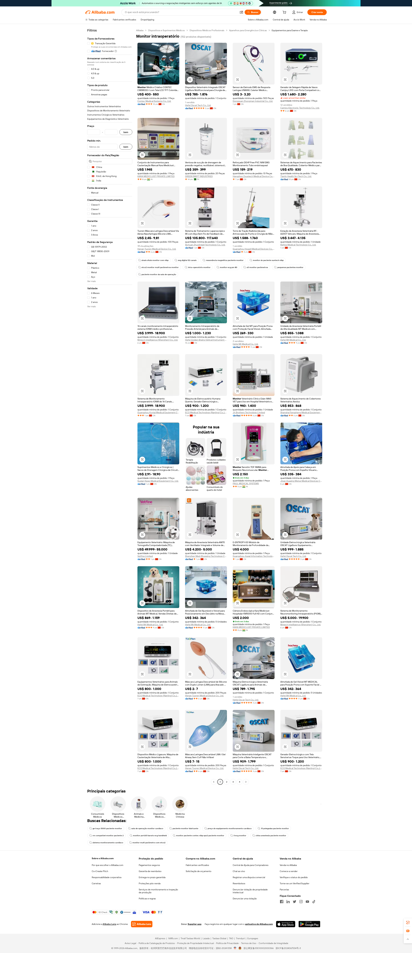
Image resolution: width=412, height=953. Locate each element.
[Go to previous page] (214, 782)
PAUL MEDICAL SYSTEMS (246, 483)
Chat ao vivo (239, 871)
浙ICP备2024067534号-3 (288, 948)
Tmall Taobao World (190, 938)
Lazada (206, 938)
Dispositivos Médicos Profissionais (207, 30)
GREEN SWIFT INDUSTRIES (199, 176)
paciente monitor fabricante (185, 828)
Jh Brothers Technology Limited (249, 412)
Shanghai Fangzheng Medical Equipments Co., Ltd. (301, 412)
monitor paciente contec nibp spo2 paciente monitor (200, 835)
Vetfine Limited (145, 556)
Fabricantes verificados (197, 865)
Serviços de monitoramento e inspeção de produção (158, 891)
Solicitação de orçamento (198, 871)
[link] (408, 922)
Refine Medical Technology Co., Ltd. (298, 244)
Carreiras (96, 883)
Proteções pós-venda (149, 883)
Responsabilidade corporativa (106, 877)
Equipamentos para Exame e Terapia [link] (290, 30)
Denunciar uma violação (245, 898)
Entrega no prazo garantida (152, 877)
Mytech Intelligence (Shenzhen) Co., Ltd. (157, 340)
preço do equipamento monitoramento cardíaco (230, 828)
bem (125, 132)
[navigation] (109, 406)
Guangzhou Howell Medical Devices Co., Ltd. (254, 249)
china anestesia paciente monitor (271, 835)
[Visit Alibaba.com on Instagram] (301, 902)
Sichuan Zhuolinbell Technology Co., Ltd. (205, 244)
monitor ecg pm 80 (228, 267)
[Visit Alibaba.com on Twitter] (294, 902)
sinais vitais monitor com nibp (155, 260)
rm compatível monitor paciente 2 (108, 835)
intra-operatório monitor (199, 267)
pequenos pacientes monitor (290, 267)
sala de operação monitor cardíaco (147, 828)
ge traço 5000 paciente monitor (107, 828)
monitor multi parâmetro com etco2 (148, 842)
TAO (231, 938)
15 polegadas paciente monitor (275, 828)
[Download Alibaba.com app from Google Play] (309, 924)
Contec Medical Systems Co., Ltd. (154, 101)
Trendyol (240, 938)
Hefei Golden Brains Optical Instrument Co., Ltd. (206, 340)
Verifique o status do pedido (294, 877)
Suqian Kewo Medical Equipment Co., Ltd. (157, 481)
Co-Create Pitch (100, 871)
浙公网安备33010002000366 (258, 948)
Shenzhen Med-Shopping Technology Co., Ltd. (206, 556)
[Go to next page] (246, 782)
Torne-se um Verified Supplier (294, 883)
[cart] (285, 12)
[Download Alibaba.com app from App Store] (285, 924)
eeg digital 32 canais (187, 260)
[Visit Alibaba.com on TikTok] (314, 902)
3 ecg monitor (240, 835)
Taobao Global (219, 938)
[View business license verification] (235, 948)
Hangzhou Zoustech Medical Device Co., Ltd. (254, 176)
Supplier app (194, 924)
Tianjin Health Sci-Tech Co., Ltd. (296, 176)
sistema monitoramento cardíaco (108, 842)
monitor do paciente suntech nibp (268, 260)
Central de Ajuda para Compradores (250, 865)
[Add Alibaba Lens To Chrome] (141, 924)
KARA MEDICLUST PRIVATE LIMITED (156, 176)
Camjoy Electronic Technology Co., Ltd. (299, 108)
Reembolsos (239, 883)
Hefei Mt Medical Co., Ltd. (245, 344)
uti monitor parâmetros (257, 267)
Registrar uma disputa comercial (249, 877)
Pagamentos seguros (149, 865)
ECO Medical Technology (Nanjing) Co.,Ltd (206, 412)
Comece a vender (289, 871)
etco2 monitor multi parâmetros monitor (160, 267)
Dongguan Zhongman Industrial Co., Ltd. (253, 101)
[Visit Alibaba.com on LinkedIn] (288, 902)
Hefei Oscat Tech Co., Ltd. (198, 105)
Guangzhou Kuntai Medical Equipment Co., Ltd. (158, 412)
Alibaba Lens (109, 924)
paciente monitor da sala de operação (158, 274)
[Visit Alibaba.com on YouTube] (307, 902)
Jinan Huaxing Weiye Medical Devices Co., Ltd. (301, 481)
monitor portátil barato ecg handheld (150, 835)
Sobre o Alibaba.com (103, 858)
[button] (241, 12)
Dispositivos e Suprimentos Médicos (166, 30)
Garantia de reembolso (150, 871)
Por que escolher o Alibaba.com (107, 865)
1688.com (173, 938)
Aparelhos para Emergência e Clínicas (248, 30)
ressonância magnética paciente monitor (224, 260)
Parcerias (284, 889)
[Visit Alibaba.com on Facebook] (282, 902)
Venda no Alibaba (288, 865)
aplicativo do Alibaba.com (259, 924)
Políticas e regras (147, 898)
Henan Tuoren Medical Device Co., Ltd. (156, 249)
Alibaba (139, 30)
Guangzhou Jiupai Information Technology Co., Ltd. (254, 556)
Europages (252, 938)
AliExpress (160, 938)
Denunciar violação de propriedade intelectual (250, 891)
